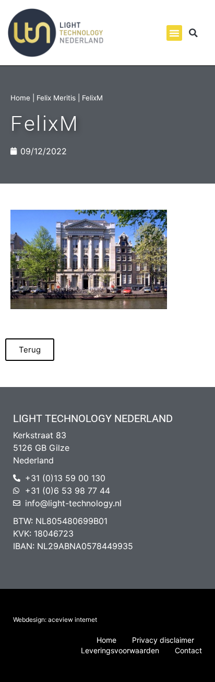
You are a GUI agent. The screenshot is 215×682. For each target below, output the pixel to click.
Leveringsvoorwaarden (120, 650)
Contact (188, 650)
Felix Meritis (56, 98)
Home (20, 98)
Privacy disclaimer (163, 639)
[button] (174, 33)
